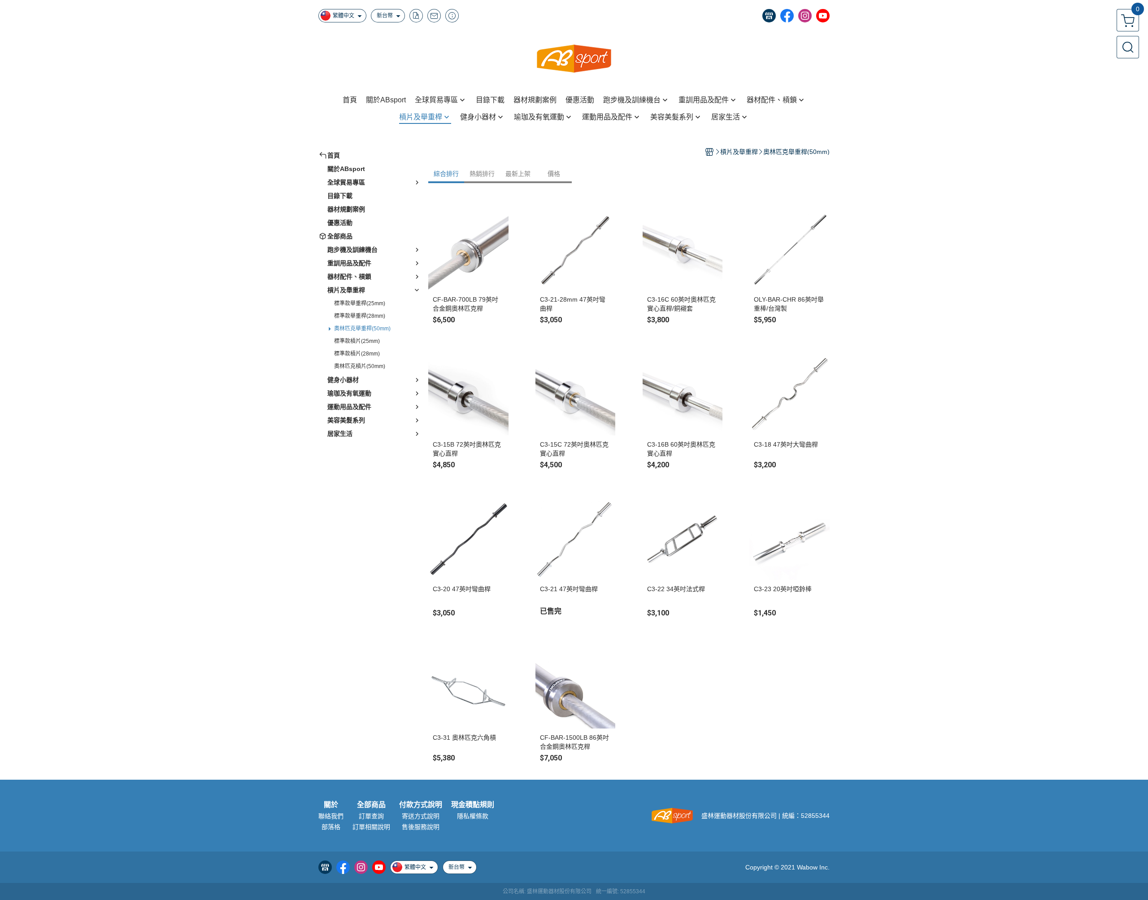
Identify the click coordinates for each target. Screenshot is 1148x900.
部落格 (331, 827)
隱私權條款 (472, 816)
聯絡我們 (331, 816)
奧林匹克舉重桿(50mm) (362, 328)
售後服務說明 (420, 827)
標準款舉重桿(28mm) (359, 316)
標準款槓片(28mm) (357, 354)
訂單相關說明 (371, 827)
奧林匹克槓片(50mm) (359, 366)
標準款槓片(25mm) (357, 341)
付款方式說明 (420, 804)
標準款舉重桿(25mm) (359, 303)
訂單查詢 (371, 816)
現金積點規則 (472, 804)
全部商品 (371, 804)
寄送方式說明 (420, 816)
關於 (331, 804)
